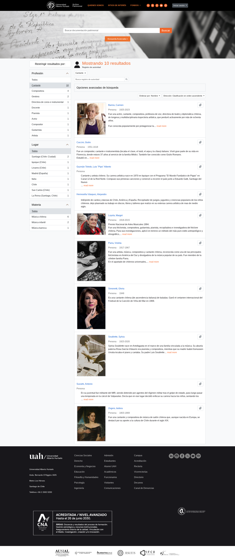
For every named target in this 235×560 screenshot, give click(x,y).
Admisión (108, 455)
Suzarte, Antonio (84, 384)
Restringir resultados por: (50, 63)
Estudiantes (110, 461)
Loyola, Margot (115, 215)
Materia (36, 204)
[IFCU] (147, 553)
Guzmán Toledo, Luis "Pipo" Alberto (94, 167)
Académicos (110, 472)
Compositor (50, 125)
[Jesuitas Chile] (104, 553)
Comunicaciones (112, 488)
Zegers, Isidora (115, 408)
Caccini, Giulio (84, 142)
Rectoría (138, 466)
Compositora (50, 92)
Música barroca (50, 229)
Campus (138, 455)
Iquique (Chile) (50, 163)
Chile (50, 185)
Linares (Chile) (50, 169)
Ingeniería (79, 488)
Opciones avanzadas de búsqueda (97, 87)
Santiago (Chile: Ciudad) (50, 157)
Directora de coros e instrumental (50, 103)
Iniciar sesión (179, 5)
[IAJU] (83, 553)
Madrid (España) (50, 174)
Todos (35, 80)
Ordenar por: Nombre (148, 96)
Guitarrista (50, 131)
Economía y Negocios (84, 466)
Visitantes (109, 483)
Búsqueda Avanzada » (118, 39)
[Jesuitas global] (126, 553)
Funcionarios (110, 477)
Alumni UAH (110, 466)
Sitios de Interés (117, 5)
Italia (50, 180)
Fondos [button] (134, 5)
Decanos (138, 483)
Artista (50, 136)
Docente (50, 108)
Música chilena (50, 218)
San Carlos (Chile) (50, 191)
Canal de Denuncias (144, 488)
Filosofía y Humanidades (86, 477)
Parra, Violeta (114, 243)
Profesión (37, 73)
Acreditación (140, 461)
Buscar (166, 30)
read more (161, 126)
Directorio (138, 477)
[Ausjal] (62, 553)
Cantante (50, 86)
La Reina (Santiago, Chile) (50, 196)
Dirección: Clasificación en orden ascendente (183, 96)
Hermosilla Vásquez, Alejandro (91, 194)
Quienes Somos (96, 5)
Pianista (50, 114)
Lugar (35, 144)
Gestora (50, 97)
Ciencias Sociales (83, 455)
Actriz (50, 120)
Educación (79, 472)
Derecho (78, 461)
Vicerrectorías (140, 472)
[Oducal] (170, 553)
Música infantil (50, 223)
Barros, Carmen (115, 105)
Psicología (79, 483)
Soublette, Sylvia (116, 337)
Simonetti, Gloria (116, 288)
